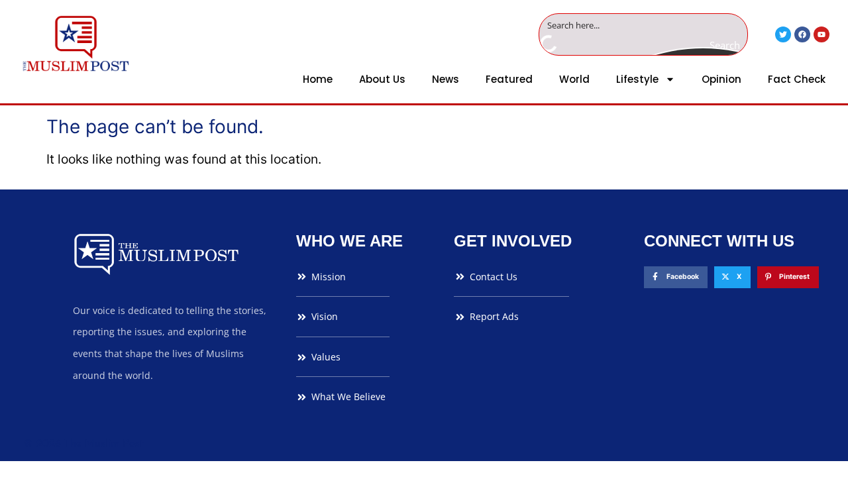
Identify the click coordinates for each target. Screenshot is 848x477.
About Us (382, 79)
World (574, 79)
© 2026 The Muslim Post (84, 444)
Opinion (721, 79)
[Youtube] (821, 34)
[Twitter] (783, 34)
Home (318, 79)
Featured (509, 79)
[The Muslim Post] (76, 43)
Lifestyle (637, 79)
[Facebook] (802, 34)
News (445, 79)
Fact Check (796, 79)
